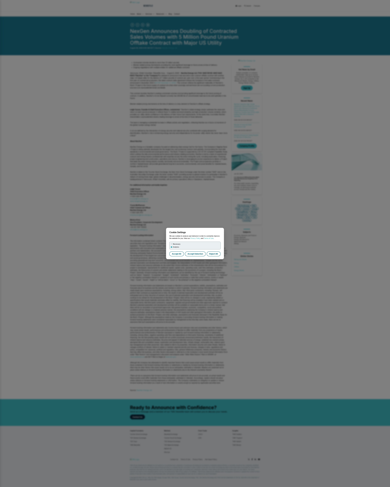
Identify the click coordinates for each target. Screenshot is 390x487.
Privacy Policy (195, 238)
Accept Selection (195, 254)
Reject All (213, 254)
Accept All (176, 254)
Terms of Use (208, 238)
